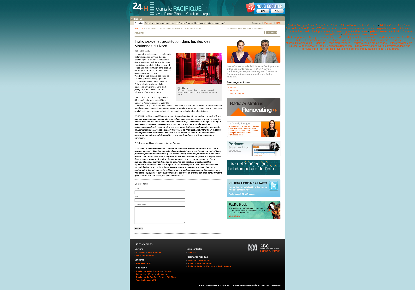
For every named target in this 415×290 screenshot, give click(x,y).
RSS (278, 23)
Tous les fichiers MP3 (146, 280)
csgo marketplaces (339, 43)
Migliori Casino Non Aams (395, 25)
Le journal (231, 87)
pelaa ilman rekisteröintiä (384, 31)
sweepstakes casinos (352, 28)
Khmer (151, 274)
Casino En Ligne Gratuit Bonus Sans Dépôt (313, 25)
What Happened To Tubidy (301, 37)
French (162, 277)
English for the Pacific (146, 277)
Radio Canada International (200, 263)
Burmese (157, 271)
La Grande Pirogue (184, 23)
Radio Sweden (224, 266)
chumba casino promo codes (370, 43)
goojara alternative (356, 31)
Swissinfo (192, 260)
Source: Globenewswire (303, 46)
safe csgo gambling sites (382, 28)
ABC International (209, 285)
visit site (333, 40)
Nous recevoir (200, 23)
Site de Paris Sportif (297, 28)
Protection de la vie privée (245, 285)
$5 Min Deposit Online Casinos (359, 25)
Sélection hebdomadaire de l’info (159, 23)
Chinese (168, 271)
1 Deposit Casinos (315, 40)
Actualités (139, 23)
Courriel (192, 252)
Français (138, 19)
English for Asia (143, 271)
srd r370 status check (324, 28)
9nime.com (405, 28)
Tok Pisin (171, 277)
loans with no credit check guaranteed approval (315, 31)
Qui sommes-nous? (216, 23)
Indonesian (141, 274)
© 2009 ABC (225, 285)
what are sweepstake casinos (360, 34)
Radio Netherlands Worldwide (201, 266)
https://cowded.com (401, 43)
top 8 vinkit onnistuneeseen (336, 46)
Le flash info (232, 90)
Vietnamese (162, 274)
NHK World (204, 260)
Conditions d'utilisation (270, 285)
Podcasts (268, 23)
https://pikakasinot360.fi (299, 43)
